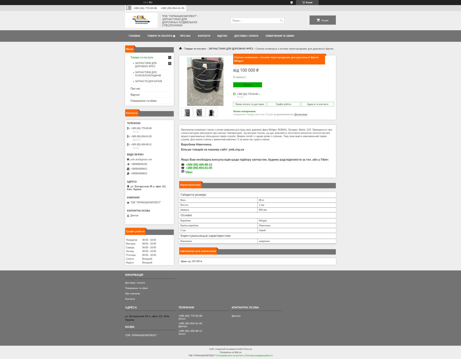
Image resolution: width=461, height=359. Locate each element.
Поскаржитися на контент (230, 355)
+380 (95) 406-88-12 (199, 164)
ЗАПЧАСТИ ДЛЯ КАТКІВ (148, 81)
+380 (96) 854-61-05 (199, 167)
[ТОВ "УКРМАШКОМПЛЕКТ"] (141, 20)
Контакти (204, 36)
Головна (134, 36)
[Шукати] (281, 20)
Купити (247, 85)
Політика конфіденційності (259, 355)
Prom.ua (248, 349)
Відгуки (222, 36)
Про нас (185, 36)
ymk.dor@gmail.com (141, 159)
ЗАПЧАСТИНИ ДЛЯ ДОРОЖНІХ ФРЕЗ (231, 48)
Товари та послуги (159, 36)
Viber (189, 172)
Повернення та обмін (280, 36)
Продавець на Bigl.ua (230, 352)
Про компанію (132, 293)
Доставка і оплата (246, 36)
